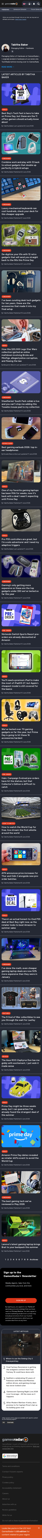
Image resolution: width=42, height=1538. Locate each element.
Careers (5, 1493)
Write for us (7, 1515)
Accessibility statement (11, 1488)
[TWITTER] (12, 51)
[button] (38, 4)
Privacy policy (7, 1477)
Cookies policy (8, 1482)
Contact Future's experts (12, 1472)
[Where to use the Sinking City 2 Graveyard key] (21, 1345)
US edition (21, 1531)
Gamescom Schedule (19, 9)
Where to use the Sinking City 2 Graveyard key (19, 1360)
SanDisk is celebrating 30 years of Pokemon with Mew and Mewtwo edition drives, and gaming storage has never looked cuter (21, 1382)
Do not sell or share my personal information (20, 1521)
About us (6, 1499)
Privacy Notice (17, 1311)
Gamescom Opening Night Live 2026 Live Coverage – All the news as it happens (22, 1394)
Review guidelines (9, 1510)
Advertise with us (9, 1504)
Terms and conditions (11, 1466)
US (4, 1422)
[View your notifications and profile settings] (34, 4)
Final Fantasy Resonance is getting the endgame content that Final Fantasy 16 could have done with (21, 1369)
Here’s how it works (20, 19)
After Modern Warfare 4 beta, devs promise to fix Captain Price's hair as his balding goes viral (21, 1405)
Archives (34, 1259)
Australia (10, 1422)
